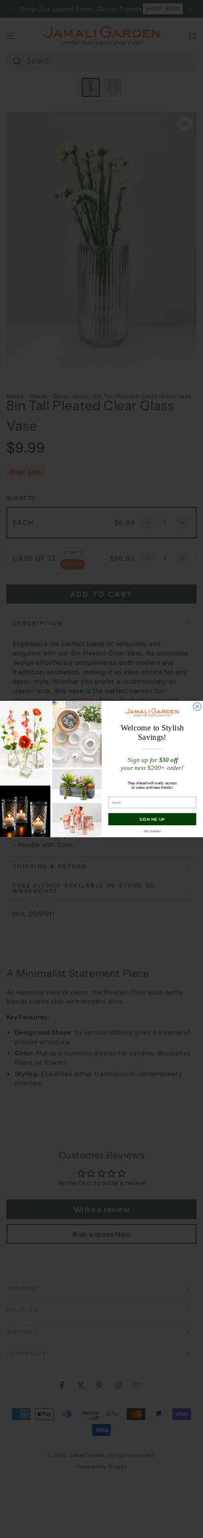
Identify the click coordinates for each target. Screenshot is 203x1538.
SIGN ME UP (152, 819)
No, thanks (152, 831)
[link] (152, 712)
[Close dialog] (197, 706)
